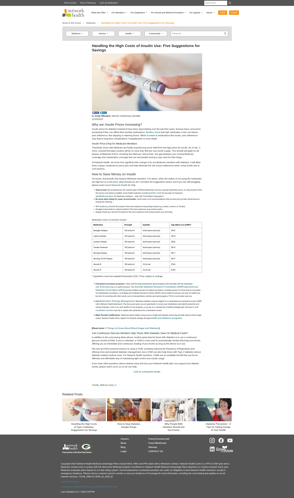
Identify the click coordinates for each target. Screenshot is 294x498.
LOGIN (222, 12)
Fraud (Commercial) (158, 439)
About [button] (209, 12)
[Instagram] (212, 440)
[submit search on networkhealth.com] (225, 33)
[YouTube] (230, 440)
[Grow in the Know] (224, 449)
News (123, 443)
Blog (123, 447)
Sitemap (152, 447)
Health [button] (128, 33)
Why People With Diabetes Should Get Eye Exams (174, 427)
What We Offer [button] (98, 12)
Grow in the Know (71, 23)
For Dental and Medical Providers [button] (167, 12)
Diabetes (91, 23)
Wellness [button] (76, 33)
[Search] (230, 3)
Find (171, 296)
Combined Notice (70, 481)
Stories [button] (102, 33)
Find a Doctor (70, 3)
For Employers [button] (138, 12)
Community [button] (155, 33)
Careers (125, 439)
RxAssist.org (107, 287)
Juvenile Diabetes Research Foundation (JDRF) (159, 287)
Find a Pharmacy (88, 3)
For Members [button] (118, 12)
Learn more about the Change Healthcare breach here (89, 486)
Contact (234, 12)
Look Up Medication (108, 3)
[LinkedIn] (212, 449)
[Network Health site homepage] (76, 13)
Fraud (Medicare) (157, 443)
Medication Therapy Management (117, 301)
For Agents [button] (195, 12)
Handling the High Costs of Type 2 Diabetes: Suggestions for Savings (84, 427)
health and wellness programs (166, 318)
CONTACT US (155, 451)
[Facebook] (221, 440)
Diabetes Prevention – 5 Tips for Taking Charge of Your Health (218, 427)
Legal (123, 451)
